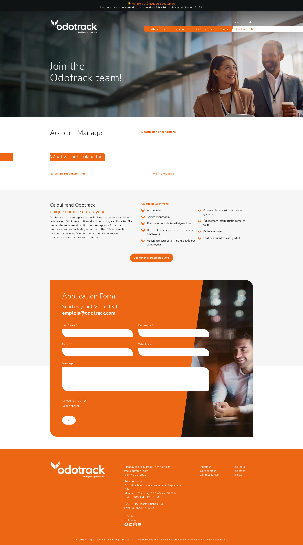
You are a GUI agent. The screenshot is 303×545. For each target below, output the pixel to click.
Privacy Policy (144, 539)
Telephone (145, 344)
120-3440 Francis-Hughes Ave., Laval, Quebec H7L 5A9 (144, 506)
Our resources (203, 29)
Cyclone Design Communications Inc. (206, 539)
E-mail (67, 344)
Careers (240, 467)
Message (67, 363)
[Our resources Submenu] (215, 29)
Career (224, 29)
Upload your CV (71, 401)
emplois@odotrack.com (88, 313)
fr (251, 29)
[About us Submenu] (165, 29)
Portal (249, 22)
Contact (241, 29)
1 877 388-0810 (135, 475)
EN (131, 516)
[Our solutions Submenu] (189, 29)
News (237, 22)
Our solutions (178, 29)
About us (156, 29)
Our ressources (209, 475)
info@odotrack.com (136, 471)
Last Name (69, 325)
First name (145, 325)
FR (126, 516)
